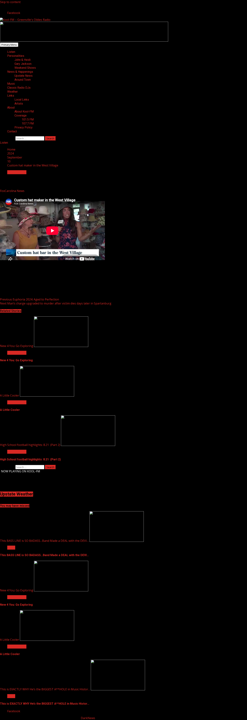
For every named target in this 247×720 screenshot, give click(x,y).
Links (10, 95)
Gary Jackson (22, 63)
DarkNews (88, 718)
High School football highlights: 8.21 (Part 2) (30, 445)
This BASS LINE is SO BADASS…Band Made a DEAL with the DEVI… (44, 541)
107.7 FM (28, 123)
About (11, 107)
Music (11, 83)
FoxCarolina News (12, 191)
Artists (18, 103)
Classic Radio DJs (19, 87)
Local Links (21, 99)
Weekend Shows (25, 67)
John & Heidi (22, 60)
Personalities (15, 56)
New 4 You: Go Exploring (16, 346)
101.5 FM (28, 119)
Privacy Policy (23, 127)
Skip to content (10, 2)
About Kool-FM (24, 111)
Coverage (20, 115)
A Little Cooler (9, 395)
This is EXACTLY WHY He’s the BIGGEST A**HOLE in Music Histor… (45, 689)
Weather (12, 91)
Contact (12, 131)
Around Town (22, 79)
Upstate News (23, 75)
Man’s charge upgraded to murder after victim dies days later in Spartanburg (55, 303)
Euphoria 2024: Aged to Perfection (29, 299)
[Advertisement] (84, 41)
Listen (11, 52)
